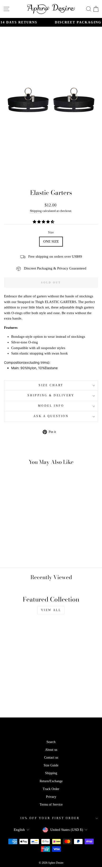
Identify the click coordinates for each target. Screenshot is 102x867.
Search (51, 742)
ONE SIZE (51, 241)
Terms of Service (51, 804)
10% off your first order (50, 818)
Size (51, 232)
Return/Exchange (51, 781)
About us (51, 750)
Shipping (36, 211)
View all (51, 610)
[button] (44, 222)
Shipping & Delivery (51, 395)
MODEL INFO (51, 405)
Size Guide (51, 765)
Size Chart (51, 385)
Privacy (51, 797)
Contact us (51, 757)
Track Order (51, 789)
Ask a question (51, 416)
